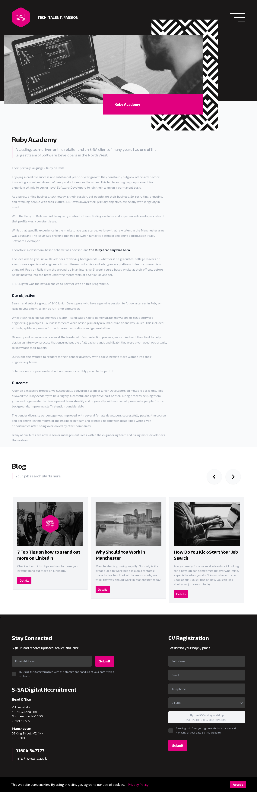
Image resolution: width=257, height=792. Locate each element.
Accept (238, 784)
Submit (104, 661)
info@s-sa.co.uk (31, 758)
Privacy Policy (138, 784)
